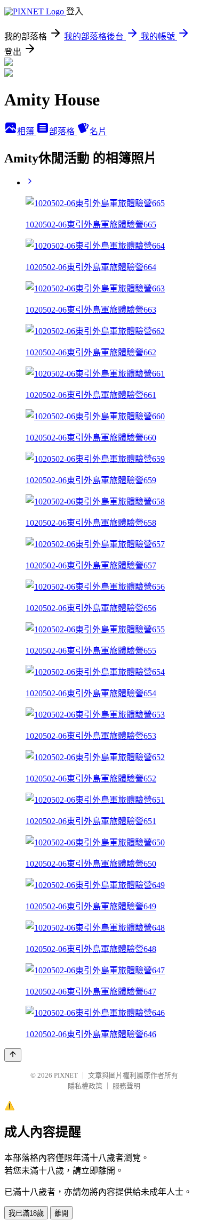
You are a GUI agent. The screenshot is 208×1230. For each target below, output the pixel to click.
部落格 (63, 131)
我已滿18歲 (26, 1213)
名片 (98, 131)
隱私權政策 (85, 1086)
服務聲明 (126, 1086)
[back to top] (12, 1055)
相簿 (26, 131)
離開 (61, 1213)
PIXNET (66, 1075)
